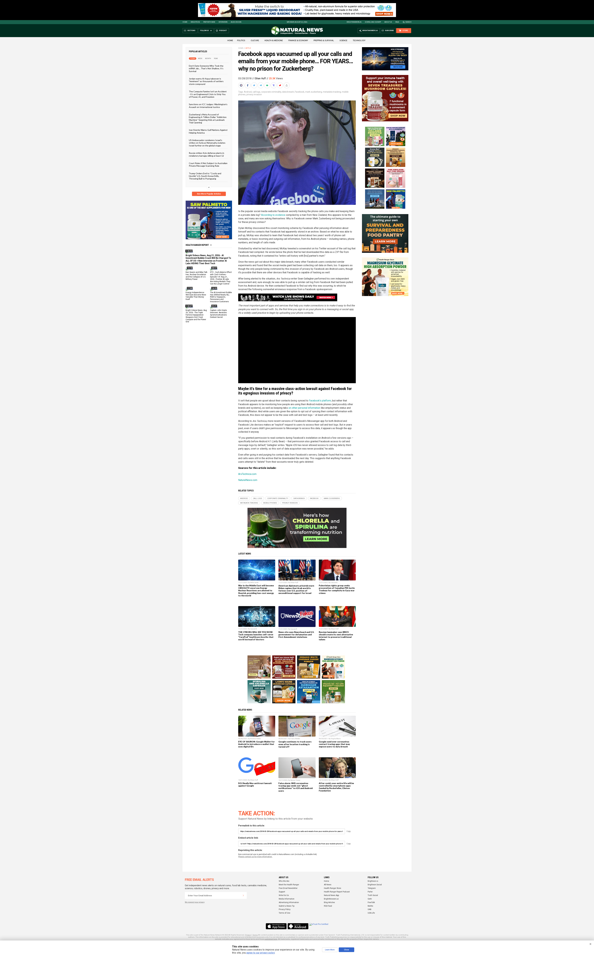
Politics (241, 40)
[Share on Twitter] (254, 85)
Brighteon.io (373, 881)
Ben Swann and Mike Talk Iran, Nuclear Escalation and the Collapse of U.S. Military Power (196, 275)
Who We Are (284, 881)
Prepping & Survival (324, 40)
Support (282, 892)
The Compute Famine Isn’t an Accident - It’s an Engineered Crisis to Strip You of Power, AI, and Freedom (208, 94)
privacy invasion (254, 94)
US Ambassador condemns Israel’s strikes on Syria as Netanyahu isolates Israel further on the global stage (207, 143)
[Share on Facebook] (248, 85)
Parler (370, 892)
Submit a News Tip (286, 906)
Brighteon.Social (375, 885)
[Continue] (243, 895)
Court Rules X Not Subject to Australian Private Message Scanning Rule (208, 164)
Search (408, 22)
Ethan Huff (260, 78)
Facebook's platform (320, 400)
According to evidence (273, 214)
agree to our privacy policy (260, 952)
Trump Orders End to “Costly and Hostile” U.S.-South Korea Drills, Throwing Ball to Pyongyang (205, 176)
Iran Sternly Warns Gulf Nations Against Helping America (208, 131)
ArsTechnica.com (247, 474)
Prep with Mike (209, 22)
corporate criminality (271, 92)
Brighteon (195, 22)
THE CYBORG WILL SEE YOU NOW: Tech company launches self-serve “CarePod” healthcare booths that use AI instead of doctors (255, 636)
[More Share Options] (287, 85)
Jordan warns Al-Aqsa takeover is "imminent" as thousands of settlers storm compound (206, 81)
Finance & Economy (298, 40)
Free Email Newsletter (288, 888)
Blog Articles (329, 902)
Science (343, 40)
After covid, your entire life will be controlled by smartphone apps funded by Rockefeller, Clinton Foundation (336, 787)
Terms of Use (284, 913)
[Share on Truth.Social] (274, 85)
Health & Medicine (274, 40)
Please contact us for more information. (255, 857)
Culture (255, 40)
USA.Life (371, 913)
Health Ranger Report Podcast (337, 892)
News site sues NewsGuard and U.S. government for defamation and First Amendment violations (296, 634)
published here (271, 939)
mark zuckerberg (313, 92)
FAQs (397, 22)
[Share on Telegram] (261, 85)
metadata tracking (332, 92)
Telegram (372, 888)
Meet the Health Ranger (289, 885)
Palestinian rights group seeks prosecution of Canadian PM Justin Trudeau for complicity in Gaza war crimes (337, 589)
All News (327, 885)
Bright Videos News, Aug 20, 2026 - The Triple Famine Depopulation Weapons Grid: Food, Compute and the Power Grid (196, 316)
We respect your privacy (194, 902)
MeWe (370, 906)
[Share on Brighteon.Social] (241, 85)
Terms (255, 935)
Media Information (286, 899)
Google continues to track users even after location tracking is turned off (295, 744)
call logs (256, 92)
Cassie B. (334, 582)
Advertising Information (289, 902)
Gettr (370, 899)
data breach (288, 92)
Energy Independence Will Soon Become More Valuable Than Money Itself (196, 295)
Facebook (299, 92)
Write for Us (284, 895)
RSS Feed (328, 906)
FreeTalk (371, 902)
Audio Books (236, 22)
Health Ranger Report (197, 245)
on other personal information (304, 407)
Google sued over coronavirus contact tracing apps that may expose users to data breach (334, 744)
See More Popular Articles (209, 194)
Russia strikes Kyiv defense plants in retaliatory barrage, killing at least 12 (206, 154)
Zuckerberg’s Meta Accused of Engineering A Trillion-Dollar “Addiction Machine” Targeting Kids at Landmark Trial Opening (207, 118)
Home (185, 22)
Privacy (248, 935)
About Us (388, 22)
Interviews (223, 22)
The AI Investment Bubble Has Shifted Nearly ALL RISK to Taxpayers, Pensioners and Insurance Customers (221, 297)
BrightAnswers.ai (354, 22)
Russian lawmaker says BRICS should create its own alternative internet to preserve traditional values (336, 636)
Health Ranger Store (332, 888)
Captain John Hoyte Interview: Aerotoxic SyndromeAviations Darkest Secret (218, 313)
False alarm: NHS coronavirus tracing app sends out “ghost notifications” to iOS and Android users (295, 787)
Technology (359, 40)
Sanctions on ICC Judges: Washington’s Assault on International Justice (208, 105)
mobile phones (270, 503)
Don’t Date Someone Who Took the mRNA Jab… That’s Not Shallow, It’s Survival (206, 68)
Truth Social (373, 895)
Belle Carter (254, 582)
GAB (369, 909)
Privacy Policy (285, 909)
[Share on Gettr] (280, 85)
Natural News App (331, 895)
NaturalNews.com (247, 480)
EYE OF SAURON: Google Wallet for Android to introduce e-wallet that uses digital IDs (256, 744)
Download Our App (373, 22)
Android (248, 92)
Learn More (330, 950)
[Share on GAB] (267, 85)
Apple (248, 48)
